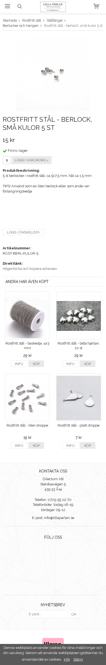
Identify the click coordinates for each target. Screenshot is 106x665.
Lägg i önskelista (23, 232)
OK (73, 614)
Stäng (78, 659)
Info (19, 364)
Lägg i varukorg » (32, 160)
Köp (36, 364)
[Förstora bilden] (53, 74)
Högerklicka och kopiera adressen (30, 269)
